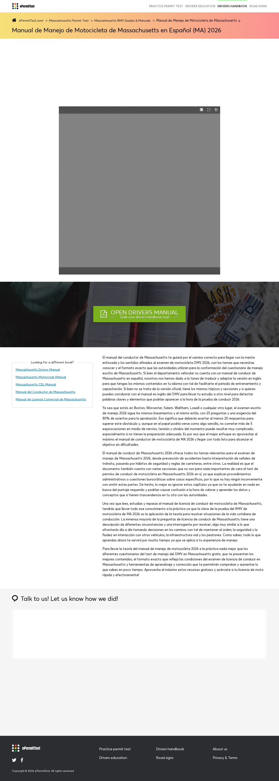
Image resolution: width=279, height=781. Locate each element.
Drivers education (113, 757)
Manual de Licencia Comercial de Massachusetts (51, 399)
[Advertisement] (139, 72)
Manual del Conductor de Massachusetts (45, 392)
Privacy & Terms (225, 757)
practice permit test (166, 6)
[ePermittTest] (23, 6)
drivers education (200, 6)
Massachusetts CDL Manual (36, 384)
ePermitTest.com (31, 20)
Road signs (165, 757)
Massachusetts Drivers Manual (38, 369)
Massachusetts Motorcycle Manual (41, 377)
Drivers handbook (232, 6)
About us (220, 749)
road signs (258, 6)
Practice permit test (115, 749)
